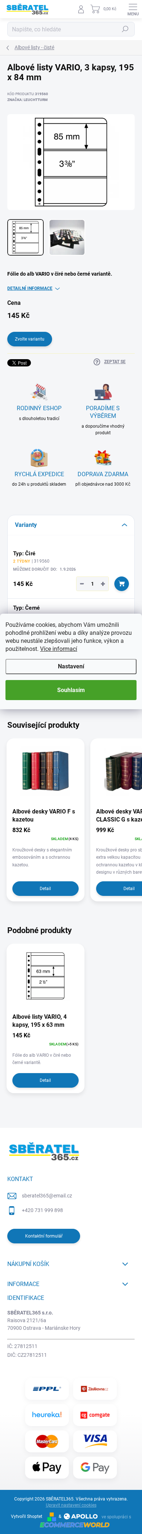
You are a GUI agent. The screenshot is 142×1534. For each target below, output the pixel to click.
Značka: (27, 100)
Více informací (58, 648)
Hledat (125, 29)
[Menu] (133, 9)
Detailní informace (29, 288)
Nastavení (71, 666)
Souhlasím (71, 690)
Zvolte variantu (29, 339)
